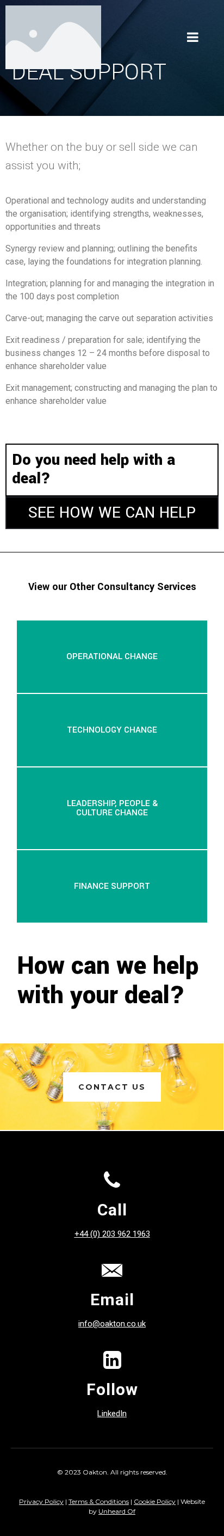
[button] (112, 656)
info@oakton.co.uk (112, 1324)
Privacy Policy (41, 1501)
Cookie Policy (155, 1501)
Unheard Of (116, 1511)
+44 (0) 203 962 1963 (112, 1234)
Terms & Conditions (99, 1501)
